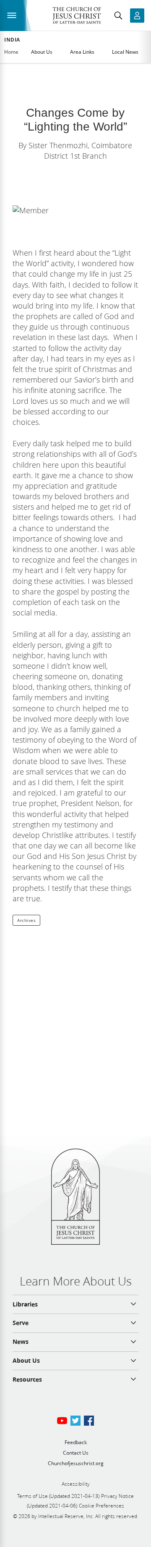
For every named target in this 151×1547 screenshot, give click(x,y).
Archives (26, 920)
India (12, 40)
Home (11, 51)
